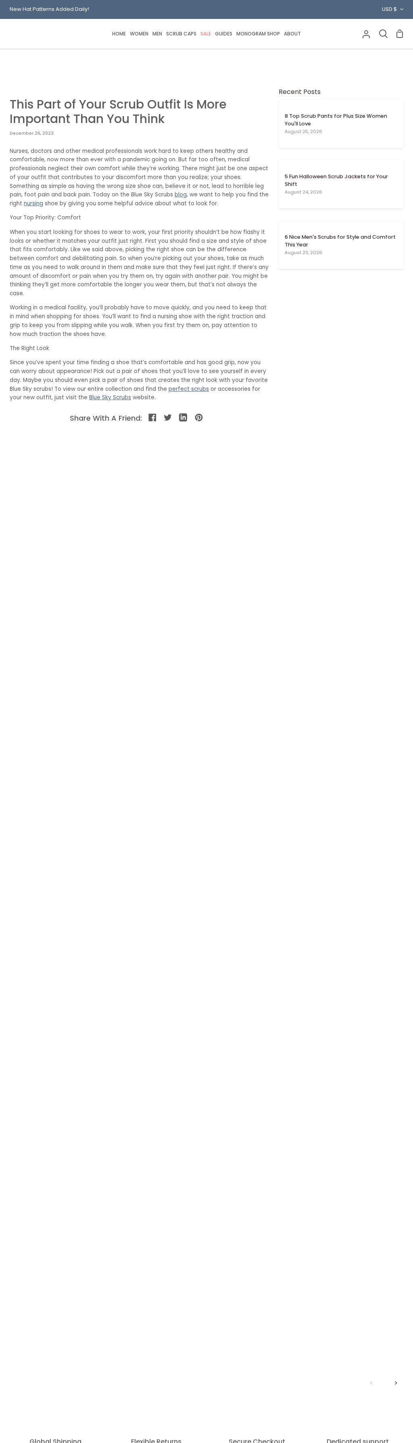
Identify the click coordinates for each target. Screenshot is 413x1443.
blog (181, 194)
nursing (33, 203)
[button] (139, 34)
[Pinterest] (199, 418)
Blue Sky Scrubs (110, 397)
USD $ (389, 9)
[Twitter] (168, 418)
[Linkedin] (183, 418)
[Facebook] (153, 418)
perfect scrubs (189, 389)
